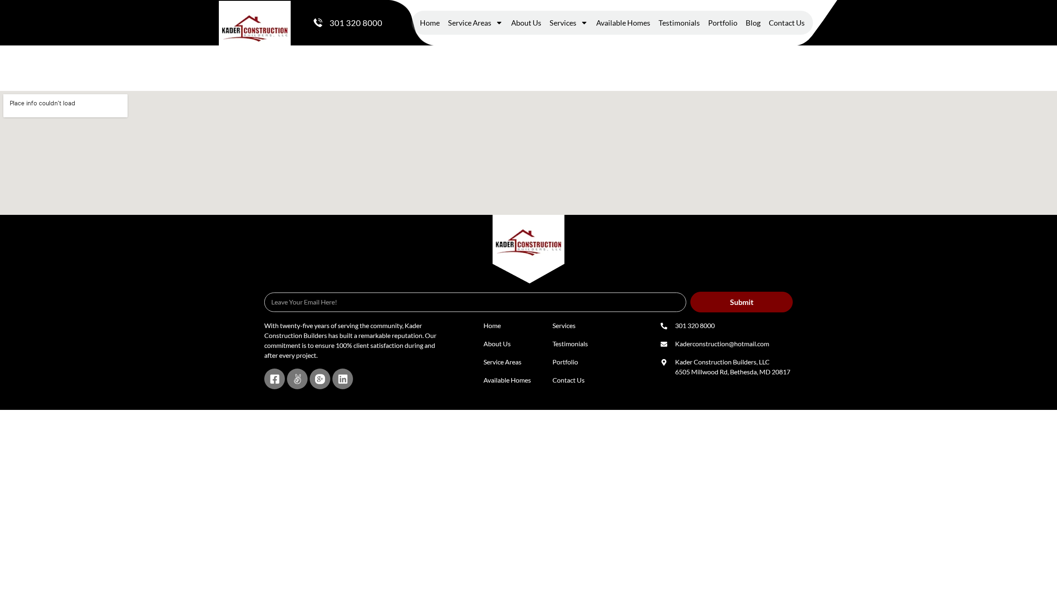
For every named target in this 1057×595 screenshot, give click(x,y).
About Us (526, 22)
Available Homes (623, 22)
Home (430, 22)
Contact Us (787, 22)
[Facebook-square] (274, 379)
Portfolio (722, 22)
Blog (753, 22)
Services (563, 22)
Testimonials (679, 22)
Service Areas (469, 22)
